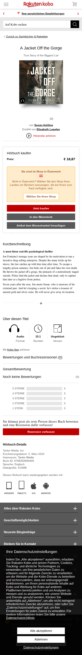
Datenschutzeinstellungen (41, 647)
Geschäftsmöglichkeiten (21, 520)
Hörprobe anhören (44, 135)
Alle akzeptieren (41, 630)
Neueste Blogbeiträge (19, 532)
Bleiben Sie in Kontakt (20, 544)
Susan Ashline (43, 125)
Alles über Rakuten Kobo (22, 508)
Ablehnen (41, 639)
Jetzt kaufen (41, 208)
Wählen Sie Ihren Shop (41, 196)
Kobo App (13, 349)
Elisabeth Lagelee (48, 129)
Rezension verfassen (41, 431)
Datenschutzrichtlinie (20, 617)
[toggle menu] (6, 4)
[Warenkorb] (74, 4)
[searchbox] (41, 24)
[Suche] (75, 24)
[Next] (78, 13)
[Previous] (4, 13)
